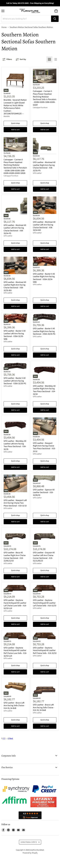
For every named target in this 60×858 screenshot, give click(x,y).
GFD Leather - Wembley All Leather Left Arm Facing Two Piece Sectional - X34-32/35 (15, 445)
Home (4, 27)
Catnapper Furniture (40, 107)
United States (29, 842)
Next (11, 738)
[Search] (55, 19)
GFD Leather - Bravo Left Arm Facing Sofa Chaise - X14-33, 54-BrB (14, 705)
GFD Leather (37, 173)
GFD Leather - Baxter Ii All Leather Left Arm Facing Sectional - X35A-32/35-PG (15, 381)
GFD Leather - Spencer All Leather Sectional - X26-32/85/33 (44, 492)
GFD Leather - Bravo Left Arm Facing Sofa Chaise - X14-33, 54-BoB (43, 707)
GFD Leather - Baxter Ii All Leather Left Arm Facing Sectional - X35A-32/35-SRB (15, 335)
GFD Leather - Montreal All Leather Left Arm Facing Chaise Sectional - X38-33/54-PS (15, 229)
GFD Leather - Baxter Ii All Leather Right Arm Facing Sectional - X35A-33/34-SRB (44, 278)
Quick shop (15, 123)
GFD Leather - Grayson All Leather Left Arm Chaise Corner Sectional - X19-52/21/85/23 (44, 556)
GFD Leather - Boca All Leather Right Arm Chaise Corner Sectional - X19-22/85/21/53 (15, 556)
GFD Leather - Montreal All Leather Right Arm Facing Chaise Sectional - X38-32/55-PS (44, 166)
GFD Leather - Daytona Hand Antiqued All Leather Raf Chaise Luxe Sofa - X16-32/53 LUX (15, 651)
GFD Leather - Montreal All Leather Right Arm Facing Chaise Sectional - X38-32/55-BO (15, 286)
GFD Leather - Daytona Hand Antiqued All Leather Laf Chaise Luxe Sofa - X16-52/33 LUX (15, 604)
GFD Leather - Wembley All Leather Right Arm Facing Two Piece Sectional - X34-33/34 (44, 390)
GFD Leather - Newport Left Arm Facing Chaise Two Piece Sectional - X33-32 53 (15, 503)
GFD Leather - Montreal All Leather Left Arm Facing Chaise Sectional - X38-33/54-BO (44, 226)
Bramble (7, 116)
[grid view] (49, 59)
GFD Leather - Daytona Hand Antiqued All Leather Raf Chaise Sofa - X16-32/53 (44, 650)
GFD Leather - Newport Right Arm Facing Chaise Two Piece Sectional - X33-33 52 (44, 447)
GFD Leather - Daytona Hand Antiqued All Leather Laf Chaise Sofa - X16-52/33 (44, 603)
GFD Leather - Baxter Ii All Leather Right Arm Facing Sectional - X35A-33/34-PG (44, 331)
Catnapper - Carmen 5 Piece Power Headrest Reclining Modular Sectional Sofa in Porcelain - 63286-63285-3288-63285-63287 (44, 98)
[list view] (55, 59)
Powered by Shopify (30, 853)
